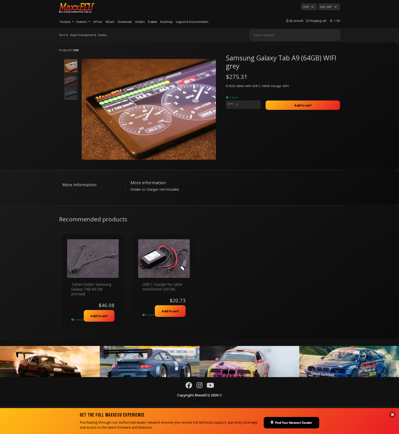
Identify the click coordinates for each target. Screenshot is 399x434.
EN (338, 21)
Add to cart (303, 105)
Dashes (102, 35)
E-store (152, 22)
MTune (98, 22)
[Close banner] (392, 414)
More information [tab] (79, 185)
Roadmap (166, 22)
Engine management (82, 35)
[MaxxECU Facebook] (189, 386)
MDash (110, 22)
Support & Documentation (192, 22)
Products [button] (65, 22)
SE (331, 21)
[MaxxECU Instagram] (199, 386)
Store (62, 35)
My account (295, 21)
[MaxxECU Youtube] (210, 386)
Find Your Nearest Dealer (293, 423)
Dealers (140, 22)
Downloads (125, 22)
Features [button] (82, 22)
